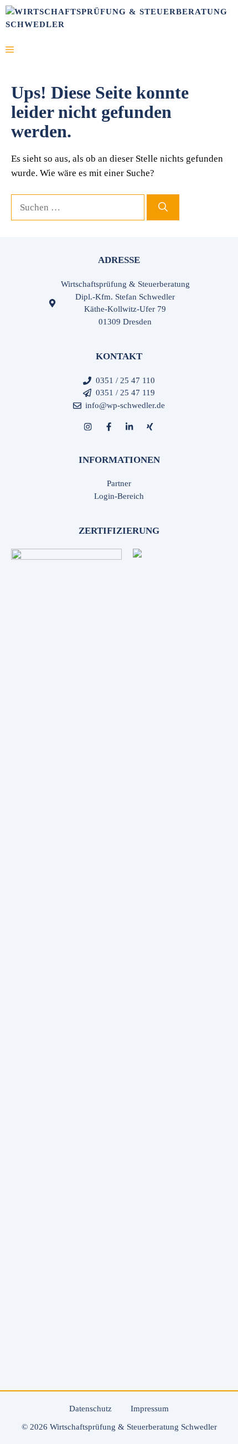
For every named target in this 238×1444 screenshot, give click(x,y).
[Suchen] (163, 207)
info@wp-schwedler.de (125, 405)
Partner (119, 483)
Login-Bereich (119, 496)
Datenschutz (90, 1408)
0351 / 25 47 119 (125, 392)
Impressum (150, 1408)
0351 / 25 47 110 (125, 380)
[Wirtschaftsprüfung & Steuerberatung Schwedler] (119, 16)
